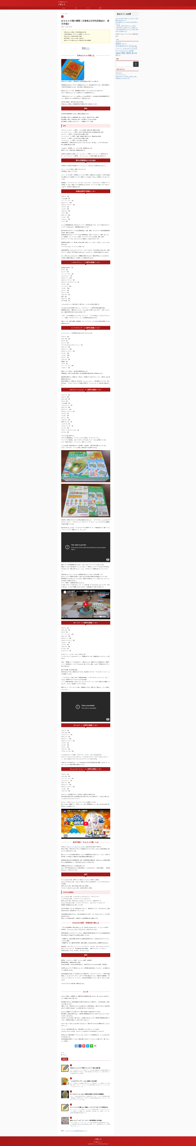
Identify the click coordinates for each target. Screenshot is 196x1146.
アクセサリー (122, 46)
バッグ (133, 48)
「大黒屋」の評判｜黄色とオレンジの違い (126, 25)
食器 (117, 55)
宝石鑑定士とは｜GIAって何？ (123, 78)
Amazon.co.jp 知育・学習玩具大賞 (76, 929)
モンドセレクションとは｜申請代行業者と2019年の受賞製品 (87, 1094)
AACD (118, 43)
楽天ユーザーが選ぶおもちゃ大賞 (75, 846)
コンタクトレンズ (119, 48)
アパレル (133, 46)
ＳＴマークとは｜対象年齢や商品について (76, 1131)
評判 (100, 8)
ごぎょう (61, 4)
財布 (128, 53)
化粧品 (118, 53)
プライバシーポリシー (121, 74)
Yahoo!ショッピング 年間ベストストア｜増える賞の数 (85, 1068)
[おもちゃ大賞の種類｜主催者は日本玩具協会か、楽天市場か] (87, 1045)
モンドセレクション (122, 50)
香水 (119, 55)
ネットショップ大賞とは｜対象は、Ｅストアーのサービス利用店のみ (89, 1107)
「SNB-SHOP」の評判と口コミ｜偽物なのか (126, 27)
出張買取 (131, 50)
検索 (136, 64)
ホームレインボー (87, 381)
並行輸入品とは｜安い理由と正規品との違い (126, 76)
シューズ (126, 48)
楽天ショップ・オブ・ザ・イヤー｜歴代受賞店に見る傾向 (86, 1120)
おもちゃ (65, 1054)
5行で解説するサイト (98, 1142)
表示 (88, 48)
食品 (135, 53)
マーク (88, 8)
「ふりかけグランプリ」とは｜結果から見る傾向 (83, 1081)
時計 (123, 53)
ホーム (63, 8)
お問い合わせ (119, 72)
